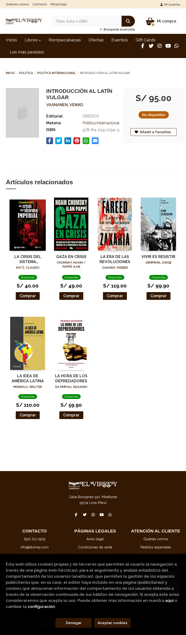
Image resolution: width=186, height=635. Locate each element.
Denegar (74, 623)
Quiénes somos (17, 4)
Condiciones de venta (95, 547)
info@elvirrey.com (34, 547)
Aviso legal (95, 539)
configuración (41, 606)
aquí (169, 600)
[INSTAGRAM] (159, 46)
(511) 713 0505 (34, 539)
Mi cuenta (172, 4)
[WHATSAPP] (176, 46)
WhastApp (58, 4)
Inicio (10, 73)
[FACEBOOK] (142, 46)
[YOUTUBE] (168, 46)
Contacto (39, 4)
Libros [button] (32, 39)
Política (26, 73)
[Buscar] (128, 21)
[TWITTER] (151, 46)
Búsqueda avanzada (119, 29)
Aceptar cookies (112, 623)
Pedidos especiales (155, 547)
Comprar (28, 296)
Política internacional (56, 73)
